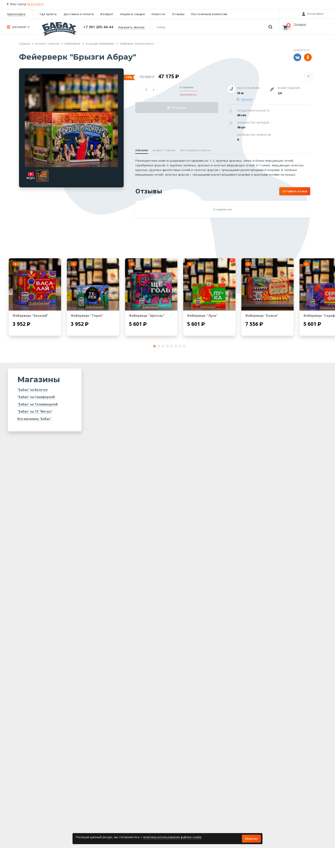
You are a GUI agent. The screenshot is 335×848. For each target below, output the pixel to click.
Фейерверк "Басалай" (30, 315)
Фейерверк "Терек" (87, 315)
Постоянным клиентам (209, 14)
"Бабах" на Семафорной (36, 397)
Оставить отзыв (294, 191)
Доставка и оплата (79, 14)
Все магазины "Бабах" (34, 419)
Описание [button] (141, 150)
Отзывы (178, 14)
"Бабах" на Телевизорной (37, 404)
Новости (158, 14)
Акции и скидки (132, 14)
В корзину (178, 107)
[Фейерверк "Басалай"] (35, 284)
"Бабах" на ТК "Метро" (35, 411)
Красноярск (16, 14)
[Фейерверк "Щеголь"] (151, 284)
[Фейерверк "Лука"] (209, 284)
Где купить (48, 14)
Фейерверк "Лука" (202, 315)
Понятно (251, 838)
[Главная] (59, 30)
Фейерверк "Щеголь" (146, 315)
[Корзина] (307, 26)
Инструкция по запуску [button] (195, 150)
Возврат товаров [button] (164, 150)
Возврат (107, 14)
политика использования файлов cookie (172, 837)
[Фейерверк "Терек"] (93, 284)
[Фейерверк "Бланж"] (267, 284)
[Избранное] (289, 14)
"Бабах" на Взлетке (32, 390)
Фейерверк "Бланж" (261, 315)
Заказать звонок (131, 27)
